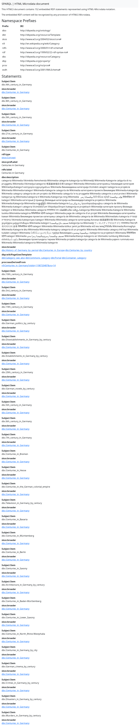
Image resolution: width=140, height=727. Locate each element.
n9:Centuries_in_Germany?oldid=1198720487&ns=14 (29, 265)
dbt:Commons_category (37, 257)
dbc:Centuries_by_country (78, 250)
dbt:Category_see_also (13, 257)
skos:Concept (9, 157)
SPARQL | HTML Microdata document (25, 4)
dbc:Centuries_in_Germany (15, 92)
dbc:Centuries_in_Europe (52, 250)
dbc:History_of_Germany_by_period (20, 250)
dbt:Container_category (74, 257)
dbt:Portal (56, 257)
